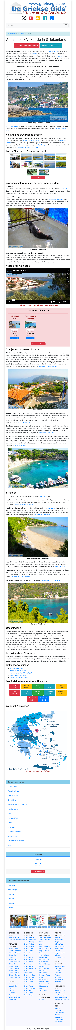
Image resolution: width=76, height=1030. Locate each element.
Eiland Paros (13, 966)
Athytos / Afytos (45, 946)
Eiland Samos (13, 970)
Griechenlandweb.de (62, 999)
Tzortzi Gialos (13, 836)
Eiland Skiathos (14, 975)
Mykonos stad (44, 973)
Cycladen (12, 993)
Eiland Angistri (29, 946)
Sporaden (21, 34)
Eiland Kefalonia (14, 953)
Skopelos (59, 56)
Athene (41, 944)
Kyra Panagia (12, 890)
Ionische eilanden (15, 997)
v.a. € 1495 (30, 338)
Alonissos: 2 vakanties (38, 344)
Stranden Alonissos (14, 832)
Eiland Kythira (29, 977)
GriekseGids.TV (60, 993)
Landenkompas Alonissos (19, 677)
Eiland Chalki (28, 948)
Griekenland (12, 34)
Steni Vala (11, 827)
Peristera (11, 894)
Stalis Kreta (43, 988)
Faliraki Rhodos (44, 957)
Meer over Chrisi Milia (43, 515)
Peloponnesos (14, 984)
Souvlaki (58, 977)
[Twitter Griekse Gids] (24, 18)
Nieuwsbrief (59, 1021)
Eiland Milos (28, 982)
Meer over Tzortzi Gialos (51, 580)
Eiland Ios (27, 964)
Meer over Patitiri (24, 422)
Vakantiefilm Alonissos (16, 841)
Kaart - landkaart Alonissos (17, 804)
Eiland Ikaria (28, 962)
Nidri (41, 977)
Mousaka (58, 973)
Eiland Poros (28, 986)
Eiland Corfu (13, 948)
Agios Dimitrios (13, 791)
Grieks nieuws (59, 946)
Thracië (11, 990)
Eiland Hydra (28, 959)
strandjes (42, 496)
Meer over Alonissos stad (48, 366)
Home (10, 25)
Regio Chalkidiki (45, 948)
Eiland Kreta (13, 957)
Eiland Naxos (13, 964)
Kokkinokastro (13, 809)
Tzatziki (57, 975)
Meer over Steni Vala (46, 433)
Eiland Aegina (29, 937)
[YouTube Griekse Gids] (31, 18)
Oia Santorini (43, 962)
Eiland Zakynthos (15, 977)
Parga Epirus (43, 979)
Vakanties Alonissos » (51, 46)
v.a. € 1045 (14, 338)
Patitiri (10, 823)
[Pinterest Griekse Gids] (52, 18)
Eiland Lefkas (13, 959)
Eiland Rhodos (14, 968)
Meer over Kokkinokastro (21, 577)
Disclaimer (58, 1015)
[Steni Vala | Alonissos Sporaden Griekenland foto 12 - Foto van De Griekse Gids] (49, 157)
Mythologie (59, 948)
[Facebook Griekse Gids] (45, 18)
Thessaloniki (43, 990)
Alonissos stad (13, 795)
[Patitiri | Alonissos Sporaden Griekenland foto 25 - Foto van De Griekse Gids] (38, 164)
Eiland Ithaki (28, 966)
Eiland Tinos (28, 995)
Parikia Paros (44, 982)
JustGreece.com (60, 995)
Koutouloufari (44, 968)
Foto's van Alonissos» (38, 178)
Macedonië (13, 986)
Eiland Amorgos (29, 942)
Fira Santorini (44, 959)
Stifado (57, 970)
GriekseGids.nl (60, 990)
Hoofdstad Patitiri (12, 126)
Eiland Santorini (14, 973)
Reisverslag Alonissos (17, 668)
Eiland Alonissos (30, 939)
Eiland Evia (28, 953)
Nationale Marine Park (56, 199)
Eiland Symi (28, 990)
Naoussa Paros (44, 975)
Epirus (11, 988)
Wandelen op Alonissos (18, 671)
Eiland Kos (12, 955)
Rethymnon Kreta (45, 984)
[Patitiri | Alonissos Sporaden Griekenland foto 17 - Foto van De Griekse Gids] (43, 172)
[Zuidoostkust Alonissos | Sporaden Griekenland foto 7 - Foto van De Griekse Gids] (61, 164)
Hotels (41, 999)
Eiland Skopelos (29, 988)
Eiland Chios (28, 951)
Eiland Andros (29, 944)
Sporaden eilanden (51, 51)
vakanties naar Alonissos (30, 140)
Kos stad (42, 966)
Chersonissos (44, 955)
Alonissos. (51, 508)
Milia (9, 813)
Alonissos (11, 885)
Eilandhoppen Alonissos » (26, 46)
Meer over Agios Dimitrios (23, 504)
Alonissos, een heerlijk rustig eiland (22, 673)
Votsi (9, 845)
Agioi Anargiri (13, 786)
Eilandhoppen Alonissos (18, 675)
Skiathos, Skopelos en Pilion (28, 147)
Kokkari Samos (44, 964)
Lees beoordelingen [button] (38, 871)
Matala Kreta (43, 970)
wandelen (65, 189)
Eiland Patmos (29, 984)
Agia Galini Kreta (45, 937)
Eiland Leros (28, 979)
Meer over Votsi (20, 445)
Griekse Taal (59, 944)
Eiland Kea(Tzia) (29, 975)
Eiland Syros (28, 993)
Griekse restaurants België (59, 939)
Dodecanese (13, 995)
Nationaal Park (13, 818)
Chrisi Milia (12, 800)
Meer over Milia (60, 566)
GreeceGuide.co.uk (61, 997)
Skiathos (35, 54)
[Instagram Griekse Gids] (38, 18)
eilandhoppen (42, 145)
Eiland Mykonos (14, 962)
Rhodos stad (43, 986)
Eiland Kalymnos (30, 968)
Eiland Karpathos (15, 951)
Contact (57, 1008)
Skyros (10, 908)
